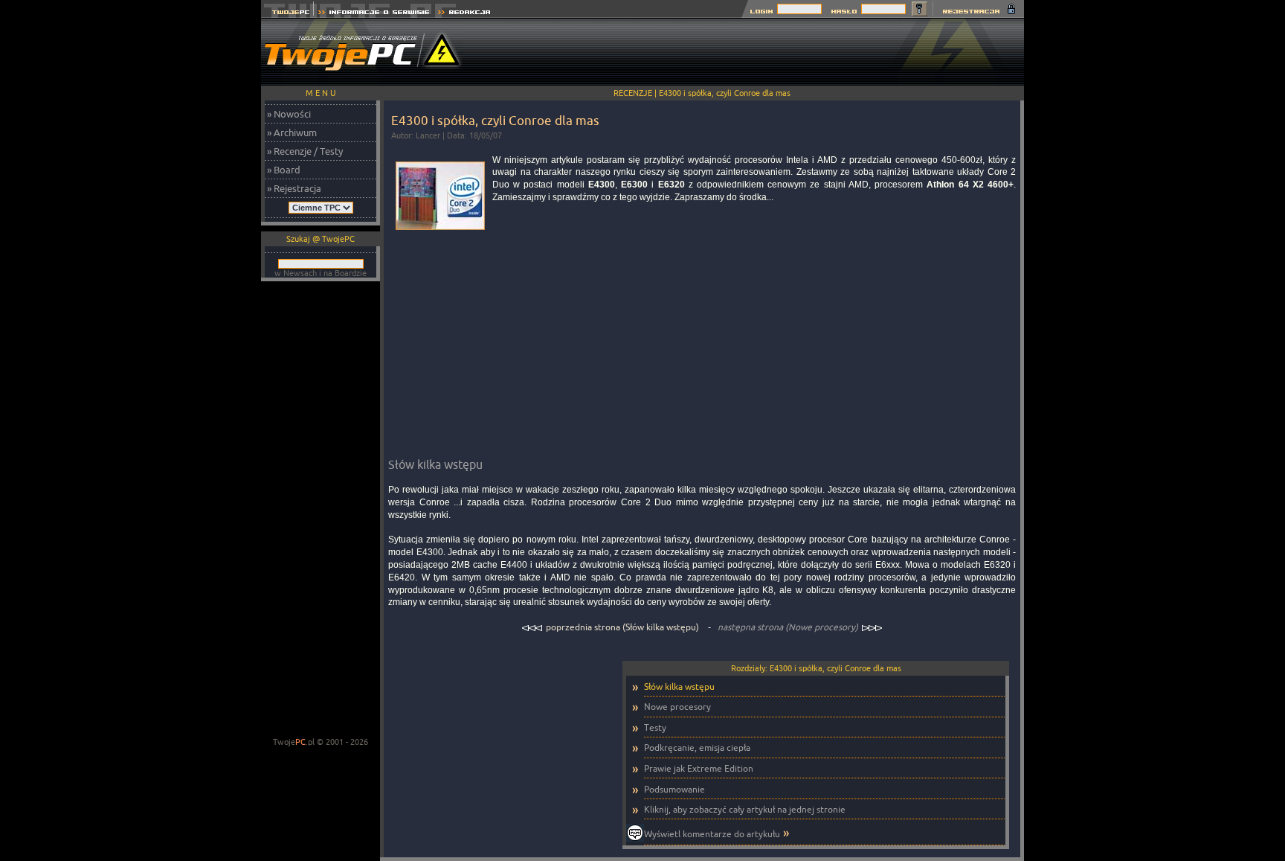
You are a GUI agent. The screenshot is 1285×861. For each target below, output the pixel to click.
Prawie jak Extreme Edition (698, 768)
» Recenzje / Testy (305, 151)
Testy (655, 727)
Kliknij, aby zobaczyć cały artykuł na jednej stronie (745, 809)
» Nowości (289, 114)
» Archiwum (292, 132)
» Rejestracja (294, 188)
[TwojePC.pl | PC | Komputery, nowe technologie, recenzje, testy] (287, 13)
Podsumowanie (674, 789)
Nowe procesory (677, 706)
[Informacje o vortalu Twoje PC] (374, 13)
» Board (283, 169)
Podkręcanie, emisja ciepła (697, 747)
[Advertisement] (753, 52)
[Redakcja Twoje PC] (464, 13)
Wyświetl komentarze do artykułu (712, 834)
